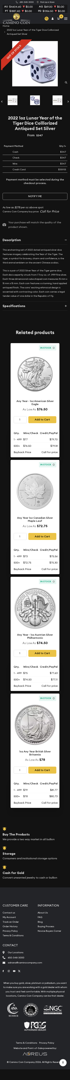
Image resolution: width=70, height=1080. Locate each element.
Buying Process (46, 926)
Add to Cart (42, 419)
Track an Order (11, 921)
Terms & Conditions (13, 935)
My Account (9, 917)
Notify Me (35, 196)
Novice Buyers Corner (49, 930)
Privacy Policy (10, 930)
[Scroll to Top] (62, 1062)
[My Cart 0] (59, 18)
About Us (43, 912)
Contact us (9, 912)
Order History (10, 926)
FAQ (40, 917)
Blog (40, 921)
